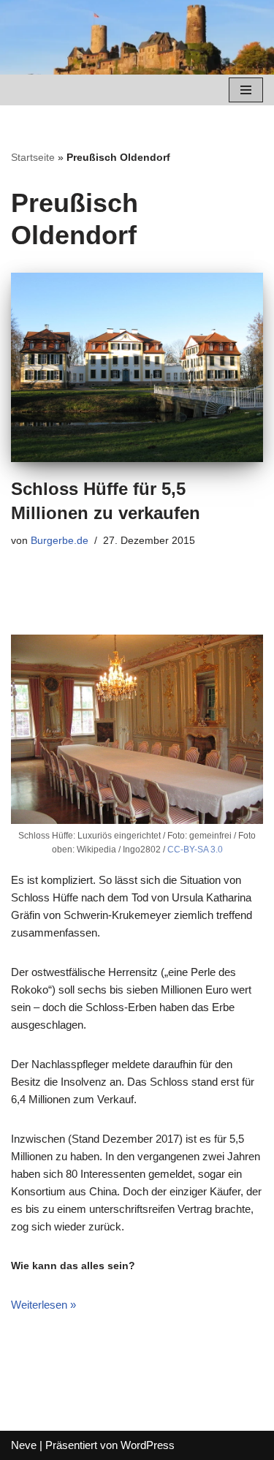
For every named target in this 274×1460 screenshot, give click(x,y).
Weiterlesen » (43, 1304)
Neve (24, 1445)
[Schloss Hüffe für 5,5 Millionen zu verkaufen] (137, 367)
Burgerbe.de (59, 540)
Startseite (33, 157)
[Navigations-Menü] (246, 89)
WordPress (148, 1445)
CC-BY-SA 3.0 (195, 849)
